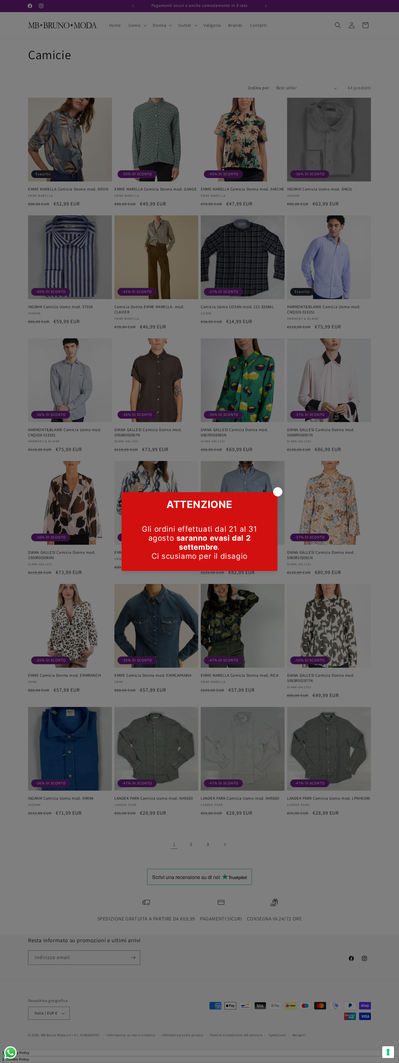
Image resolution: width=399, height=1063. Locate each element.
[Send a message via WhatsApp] (10, 1052)
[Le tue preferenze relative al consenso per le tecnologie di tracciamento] (388, 1052)
